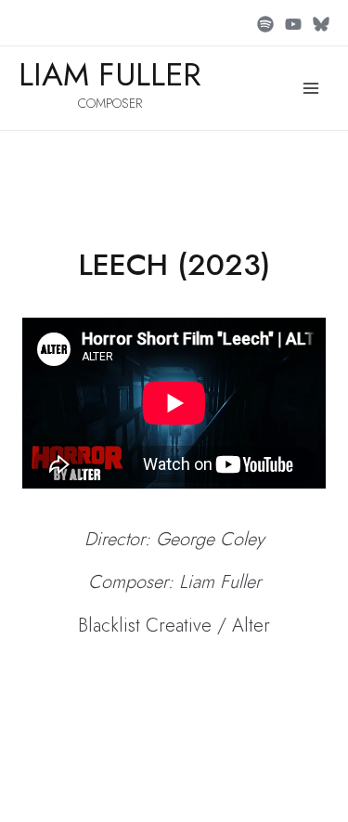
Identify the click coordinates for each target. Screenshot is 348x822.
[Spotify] (265, 24)
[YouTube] (293, 24)
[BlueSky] (321, 24)
